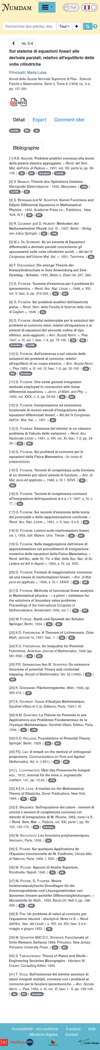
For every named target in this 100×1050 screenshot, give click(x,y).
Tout (63, 26)
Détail (19, 119)
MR (27, 130)
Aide (92, 1028)
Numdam (44, 173)
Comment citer (69, 119)
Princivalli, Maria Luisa (28, 72)
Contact (71, 1034)
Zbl (36, 130)
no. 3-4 (27, 43)
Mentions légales (44, 1034)
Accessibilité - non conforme (35, 1028)
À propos (73, 1028)
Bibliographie (26, 147)
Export (39, 119)
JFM (83, 186)
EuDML (15, 130)
